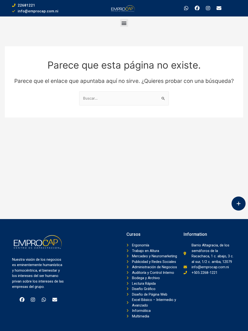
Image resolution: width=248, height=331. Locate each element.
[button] (124, 23)
